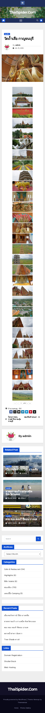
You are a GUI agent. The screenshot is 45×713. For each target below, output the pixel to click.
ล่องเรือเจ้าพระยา (30, 417)
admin (17, 45)
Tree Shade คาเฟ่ (11, 639)
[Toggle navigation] (20, 20)
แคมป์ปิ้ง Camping (12, 593)
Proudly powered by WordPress (15, 699)
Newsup (36, 699)
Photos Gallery (25, 708)
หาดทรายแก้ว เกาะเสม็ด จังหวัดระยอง (19, 493)
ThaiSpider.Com (22, 12)
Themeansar (22, 702)
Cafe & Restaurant (12, 569)
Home (16, 708)
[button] (37, 20)
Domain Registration (13, 655)
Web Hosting (10, 667)
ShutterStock (10, 661)
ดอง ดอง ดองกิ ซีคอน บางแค (21, 519)
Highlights (8, 575)
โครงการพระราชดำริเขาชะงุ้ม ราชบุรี (14, 419)
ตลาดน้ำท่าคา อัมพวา (13, 633)
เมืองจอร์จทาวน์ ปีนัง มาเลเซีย (22, 469)
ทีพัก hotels (9, 581)
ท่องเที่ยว (7, 34)
